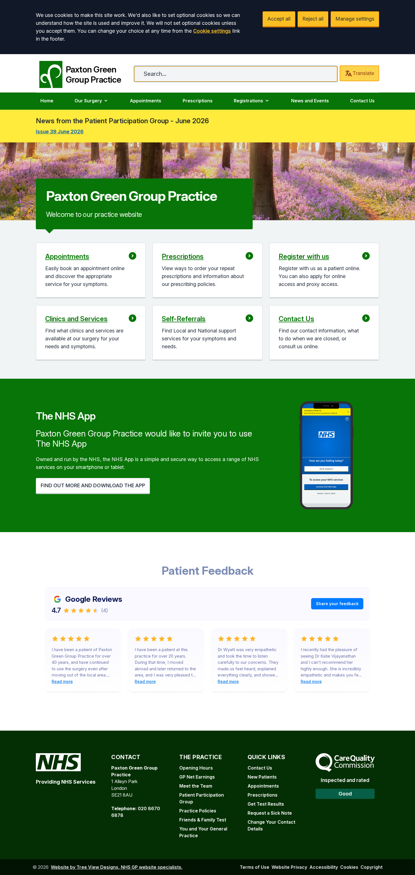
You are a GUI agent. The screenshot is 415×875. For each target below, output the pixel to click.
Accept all (278, 19)
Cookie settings (212, 31)
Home (46, 100)
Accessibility (323, 867)
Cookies (349, 867)
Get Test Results (266, 804)
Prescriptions (198, 100)
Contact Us (362, 100)
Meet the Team (195, 786)
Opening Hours (196, 768)
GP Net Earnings (197, 777)
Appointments (145, 100)
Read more (62, 681)
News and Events (310, 100)
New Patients (262, 777)
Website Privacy (289, 867)
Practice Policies (197, 811)
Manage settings (354, 19)
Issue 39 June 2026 (60, 132)
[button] (91, 270)
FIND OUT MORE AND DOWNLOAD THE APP (93, 485)
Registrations (248, 100)
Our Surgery (88, 100)
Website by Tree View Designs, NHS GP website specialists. (116, 867)
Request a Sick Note (270, 813)
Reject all (313, 19)
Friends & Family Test (202, 820)
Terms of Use (254, 867)
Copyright (372, 867)
